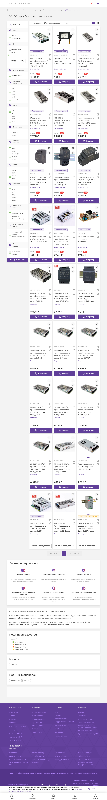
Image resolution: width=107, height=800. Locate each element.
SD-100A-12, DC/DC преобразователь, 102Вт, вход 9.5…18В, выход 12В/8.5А (86, 354)
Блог (57, 712)
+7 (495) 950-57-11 (84, 716)
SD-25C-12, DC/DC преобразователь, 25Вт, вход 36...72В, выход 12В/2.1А (38, 527)
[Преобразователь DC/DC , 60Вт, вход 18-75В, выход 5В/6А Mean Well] (41, 156)
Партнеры (12, 730)
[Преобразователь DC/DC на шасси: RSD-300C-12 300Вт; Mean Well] (88, 37)
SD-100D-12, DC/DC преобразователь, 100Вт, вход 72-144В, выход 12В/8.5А (62, 468)
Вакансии (12, 719)
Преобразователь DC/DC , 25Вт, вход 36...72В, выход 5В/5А (38, 239)
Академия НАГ (60, 725)
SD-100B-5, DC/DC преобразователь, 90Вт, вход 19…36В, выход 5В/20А (86, 411)
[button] (53, 23)
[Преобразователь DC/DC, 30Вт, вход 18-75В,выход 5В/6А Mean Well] (88, 156)
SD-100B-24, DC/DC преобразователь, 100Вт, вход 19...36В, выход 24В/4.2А (38, 354)
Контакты (12, 723)
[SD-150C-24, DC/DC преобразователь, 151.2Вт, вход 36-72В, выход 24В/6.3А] (41, 275)
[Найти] (92, 3)
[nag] (65, 784)
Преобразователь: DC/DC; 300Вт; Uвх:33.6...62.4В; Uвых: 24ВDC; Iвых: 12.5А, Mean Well (87, 122)
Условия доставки (38, 719)
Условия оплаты (38, 716)
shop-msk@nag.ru (85, 719)
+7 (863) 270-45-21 (38, 756)
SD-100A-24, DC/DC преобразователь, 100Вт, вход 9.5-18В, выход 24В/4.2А (62, 354)
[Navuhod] (49, 784)
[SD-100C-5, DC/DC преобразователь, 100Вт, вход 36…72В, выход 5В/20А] (64, 389)
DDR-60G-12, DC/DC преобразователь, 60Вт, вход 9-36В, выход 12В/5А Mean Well (62, 297)
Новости (11, 716)
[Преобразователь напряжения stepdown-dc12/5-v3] (64, 37)
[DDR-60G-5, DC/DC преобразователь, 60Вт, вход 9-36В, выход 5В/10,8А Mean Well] (88, 275)
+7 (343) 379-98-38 (14, 756)
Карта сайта (37, 732)
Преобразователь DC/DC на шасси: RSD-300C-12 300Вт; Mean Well (86, 62)
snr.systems (59, 732)
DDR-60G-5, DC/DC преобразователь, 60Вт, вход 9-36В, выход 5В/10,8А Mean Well (87, 297)
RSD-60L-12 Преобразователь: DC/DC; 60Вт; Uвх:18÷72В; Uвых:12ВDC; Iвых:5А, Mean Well (62, 122)
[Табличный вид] (98, 23)
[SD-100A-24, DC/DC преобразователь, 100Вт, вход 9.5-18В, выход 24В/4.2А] (64, 332)
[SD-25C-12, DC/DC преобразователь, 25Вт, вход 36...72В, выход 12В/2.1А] (41, 502)
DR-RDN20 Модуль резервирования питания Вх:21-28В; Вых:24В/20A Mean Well (85, 527)
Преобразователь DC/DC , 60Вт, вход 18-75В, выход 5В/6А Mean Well (38, 181)
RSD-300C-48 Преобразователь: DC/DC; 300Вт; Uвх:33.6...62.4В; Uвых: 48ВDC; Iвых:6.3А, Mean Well (63, 527)
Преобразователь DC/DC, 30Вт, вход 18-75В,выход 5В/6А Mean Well (87, 181)
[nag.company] (42, 784)
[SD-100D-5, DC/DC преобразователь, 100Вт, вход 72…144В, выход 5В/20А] (41, 389)
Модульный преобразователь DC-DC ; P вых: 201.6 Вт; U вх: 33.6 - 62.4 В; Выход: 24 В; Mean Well (38, 122)
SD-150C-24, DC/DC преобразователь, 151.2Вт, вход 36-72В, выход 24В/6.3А (38, 297)
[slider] (9, 55)
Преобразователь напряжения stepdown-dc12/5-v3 (62, 61)
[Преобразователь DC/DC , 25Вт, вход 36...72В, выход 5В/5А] (41, 216)
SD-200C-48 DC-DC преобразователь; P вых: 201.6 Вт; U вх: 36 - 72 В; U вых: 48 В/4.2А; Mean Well (39, 62)
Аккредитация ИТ (15, 741)
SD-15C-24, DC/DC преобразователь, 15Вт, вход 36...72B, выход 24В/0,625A (62, 240)
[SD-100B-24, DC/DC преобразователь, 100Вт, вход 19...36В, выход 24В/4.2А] (41, 332)
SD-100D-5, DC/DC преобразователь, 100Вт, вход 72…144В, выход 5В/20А (38, 411)
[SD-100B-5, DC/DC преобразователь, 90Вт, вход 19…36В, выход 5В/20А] (88, 389)
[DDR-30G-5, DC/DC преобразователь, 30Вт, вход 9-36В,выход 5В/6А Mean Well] (64, 156)
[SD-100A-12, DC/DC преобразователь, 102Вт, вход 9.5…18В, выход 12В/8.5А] (88, 332)
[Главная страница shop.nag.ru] (7, 10)
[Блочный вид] (93, 23)
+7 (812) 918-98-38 (84, 756)
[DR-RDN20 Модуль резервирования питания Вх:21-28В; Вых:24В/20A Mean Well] (88, 502)
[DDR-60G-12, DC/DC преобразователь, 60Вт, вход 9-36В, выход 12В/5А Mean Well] (64, 275)
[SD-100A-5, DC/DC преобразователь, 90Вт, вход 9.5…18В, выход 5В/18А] (41, 446)
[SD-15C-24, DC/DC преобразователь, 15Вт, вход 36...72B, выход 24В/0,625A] (64, 216)
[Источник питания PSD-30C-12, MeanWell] (88, 216)
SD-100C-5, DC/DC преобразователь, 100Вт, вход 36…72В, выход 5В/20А (62, 411)
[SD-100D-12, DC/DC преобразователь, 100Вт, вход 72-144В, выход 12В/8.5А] (64, 446)
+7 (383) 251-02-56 (61, 756)
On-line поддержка (39, 712)
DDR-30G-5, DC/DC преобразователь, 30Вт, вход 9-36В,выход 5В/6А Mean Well (62, 181)
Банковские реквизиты (17, 726)
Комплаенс (36, 729)
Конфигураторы (61, 736)
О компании (13, 712)
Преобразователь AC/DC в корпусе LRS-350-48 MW (86, 466)
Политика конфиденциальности (86, 780)
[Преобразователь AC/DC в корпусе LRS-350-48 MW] (88, 446)
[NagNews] (57, 784)
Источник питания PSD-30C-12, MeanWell (86, 239)
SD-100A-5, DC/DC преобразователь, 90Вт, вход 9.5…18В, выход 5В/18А (38, 468)
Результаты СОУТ (15, 737)
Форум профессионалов (64, 722)
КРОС (57, 729)
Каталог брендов (15, 733)
